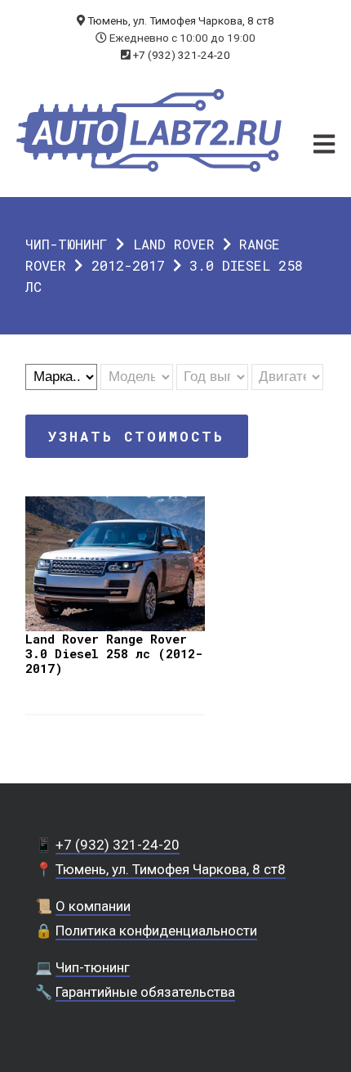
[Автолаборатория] (149, 130)
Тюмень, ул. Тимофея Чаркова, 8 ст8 (180, 20)
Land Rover (174, 244)
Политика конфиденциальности (156, 930)
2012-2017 (128, 265)
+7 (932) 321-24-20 (181, 54)
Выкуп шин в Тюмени (175, 1064)
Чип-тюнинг (66, 244)
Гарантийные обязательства (145, 992)
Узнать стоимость (136, 436)
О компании (93, 906)
